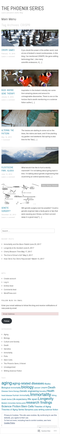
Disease (4, 391)
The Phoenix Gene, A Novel (15, 363)
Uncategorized (9, 367)
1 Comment (5, 139)
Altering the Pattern (7, 132)
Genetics (55, 71)
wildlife (36, 410)
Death (6, 345)
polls (23, 403)
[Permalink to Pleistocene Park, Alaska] (30, 156)
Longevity (45, 398)
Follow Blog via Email (11, 300)
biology (27, 386)
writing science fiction (48, 409)
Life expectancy (19, 399)
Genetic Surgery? (6, 209)
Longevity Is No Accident (13, 248)
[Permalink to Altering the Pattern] (30, 119)
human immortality (21, 395)
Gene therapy (13, 391)
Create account (10, 278)
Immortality (8, 352)
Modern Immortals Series (11, 403)
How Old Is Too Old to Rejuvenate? (17, 258)
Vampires (29, 409)
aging (6, 383)
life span (32, 399)
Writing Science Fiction (13, 370)
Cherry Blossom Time (12, 251)
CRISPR (44, 387)
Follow (6, 321)
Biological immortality (11, 387)
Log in (6, 282)
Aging (44, 185)
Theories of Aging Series (12, 409)
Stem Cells (8, 359)
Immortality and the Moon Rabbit (16, 244)
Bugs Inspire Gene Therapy (8, 92)
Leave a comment (8, 56)
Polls (6, 356)
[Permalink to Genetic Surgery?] (20, 194)
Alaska (47, 383)
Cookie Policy (9, 423)
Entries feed (8, 285)
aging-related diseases (28, 383)
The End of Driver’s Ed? (13, 255)
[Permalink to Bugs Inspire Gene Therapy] (30, 79)
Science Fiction (11, 406)
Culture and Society (51, 31)
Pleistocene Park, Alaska (7, 169)
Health (50, 391)
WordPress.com (10, 293)
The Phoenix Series (22, 8)
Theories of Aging (42, 406)
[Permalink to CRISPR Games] (30, 39)
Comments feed (10, 289)
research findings (39, 402)
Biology (42, 31)
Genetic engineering (29, 390)
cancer (37, 387)
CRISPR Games (8, 50)
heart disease (6, 395)
